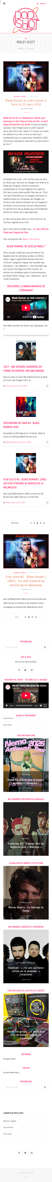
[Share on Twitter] (37, 523)
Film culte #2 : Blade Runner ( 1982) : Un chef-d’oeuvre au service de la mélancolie (25, 483)
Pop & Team (7, 725)
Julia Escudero (11, 386)
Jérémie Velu (10, 502)
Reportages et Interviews (26, 963)
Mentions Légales (9, 1121)
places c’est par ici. (32, 239)
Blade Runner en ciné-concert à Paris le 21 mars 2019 (26, 102)
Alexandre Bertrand (12, 442)
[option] (26, 765)
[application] (26, 695)
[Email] (44, 523)
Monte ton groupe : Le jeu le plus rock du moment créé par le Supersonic (26, 1035)
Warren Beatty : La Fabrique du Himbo (26, 909)
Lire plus (15, 523)
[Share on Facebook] (34, 523)
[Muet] (41, 705)
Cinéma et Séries (20, 96)
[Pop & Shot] (26, 20)
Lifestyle (25, 1026)
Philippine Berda (27, 109)
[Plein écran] (45, 705)
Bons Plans (26, 775)
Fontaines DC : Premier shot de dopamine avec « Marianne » (26, 845)
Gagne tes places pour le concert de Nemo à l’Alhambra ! (26, 781)
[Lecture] (6, 705)
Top (26, 1177)
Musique (26, 839)
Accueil (20, 48)
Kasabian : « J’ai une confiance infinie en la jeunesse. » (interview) (26, 971)
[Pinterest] (40, 523)
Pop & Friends (8, 718)
